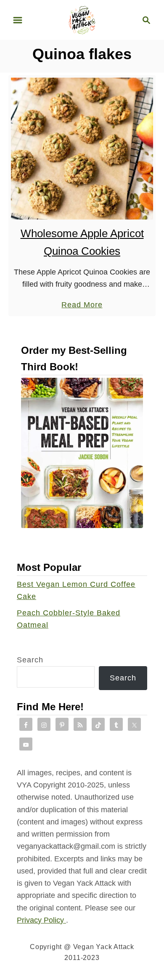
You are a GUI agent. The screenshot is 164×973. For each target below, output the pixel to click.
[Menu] (17, 20)
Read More (81, 305)
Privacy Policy (41, 920)
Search (30, 660)
